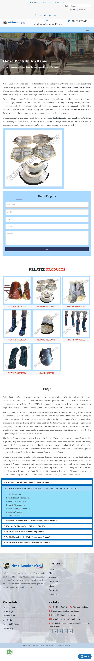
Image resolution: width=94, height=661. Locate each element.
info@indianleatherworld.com (48, 24)
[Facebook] (35, 15)
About (51, 573)
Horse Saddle (34, 2)
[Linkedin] (50, 15)
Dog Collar (7, 620)
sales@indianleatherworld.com (66, 615)
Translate (87, 9)
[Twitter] (40, 15)
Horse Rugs (45, 2)
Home (5, 67)
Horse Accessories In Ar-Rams (23, 67)
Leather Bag (8, 628)
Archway (22, 433)
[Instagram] (45, 15)
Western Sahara (51, 474)
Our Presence (54, 582)
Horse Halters (57, 2)
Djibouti (63, 474)
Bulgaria (13, 433)
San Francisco (74, 474)
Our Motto (53, 590)
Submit (47, 249)
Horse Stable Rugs (11, 624)
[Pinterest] (55, 15)
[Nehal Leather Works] (14, 22)
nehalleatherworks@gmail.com (66, 619)
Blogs (51, 586)
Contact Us (53, 594)
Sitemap (52, 577)
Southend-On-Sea (34, 433)
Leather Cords (9, 615)
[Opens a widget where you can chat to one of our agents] (85, 657)
